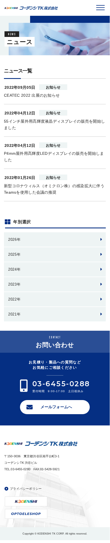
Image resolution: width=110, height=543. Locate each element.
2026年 (14, 239)
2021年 (14, 314)
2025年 (14, 254)
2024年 (14, 269)
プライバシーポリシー (26, 488)
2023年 (14, 284)
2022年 (14, 299)
